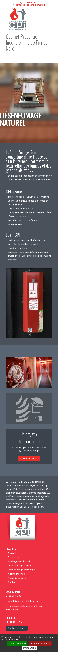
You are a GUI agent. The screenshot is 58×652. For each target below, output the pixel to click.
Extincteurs (14, 557)
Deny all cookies (41, 643)
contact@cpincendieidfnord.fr (22, 601)
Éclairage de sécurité (19, 561)
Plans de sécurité (17, 578)
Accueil (12, 553)
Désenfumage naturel (19, 565)
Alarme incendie (16, 574)
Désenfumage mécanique (22, 569)
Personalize (29, 648)
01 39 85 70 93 (29, 3)
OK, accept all (18, 643)
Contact (12, 582)
